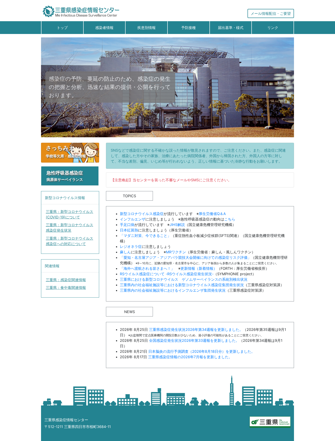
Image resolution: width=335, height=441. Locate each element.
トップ (62, 27)
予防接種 (188, 27)
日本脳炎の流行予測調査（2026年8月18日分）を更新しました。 (201, 351)
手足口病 (127, 224)
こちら (229, 219)
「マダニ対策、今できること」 (145, 235)
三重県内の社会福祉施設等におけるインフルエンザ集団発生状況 (173, 290)
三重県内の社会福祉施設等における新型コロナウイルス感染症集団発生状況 (182, 285)
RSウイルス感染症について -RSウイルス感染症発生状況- (167, 274)
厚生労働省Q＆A (212, 213)
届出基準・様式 (230, 27)
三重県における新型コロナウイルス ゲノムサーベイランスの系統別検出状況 (183, 279)
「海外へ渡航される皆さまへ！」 (147, 268)
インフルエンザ (132, 219)
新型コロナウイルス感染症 (142, 213)
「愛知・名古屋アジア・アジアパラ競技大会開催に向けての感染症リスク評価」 (185, 257)
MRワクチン (176, 252)
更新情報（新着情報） (198, 268)
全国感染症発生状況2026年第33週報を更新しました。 (194, 340)
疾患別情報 (146, 27)
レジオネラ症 (131, 246)
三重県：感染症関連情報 (66, 280)
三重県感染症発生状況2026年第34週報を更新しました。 (196, 329)
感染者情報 (104, 27)
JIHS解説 (177, 224)
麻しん (125, 252)
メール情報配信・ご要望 (271, 13)
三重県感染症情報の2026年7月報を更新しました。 (190, 357)
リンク (272, 27)
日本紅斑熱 (129, 230)
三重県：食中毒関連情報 (66, 287)
